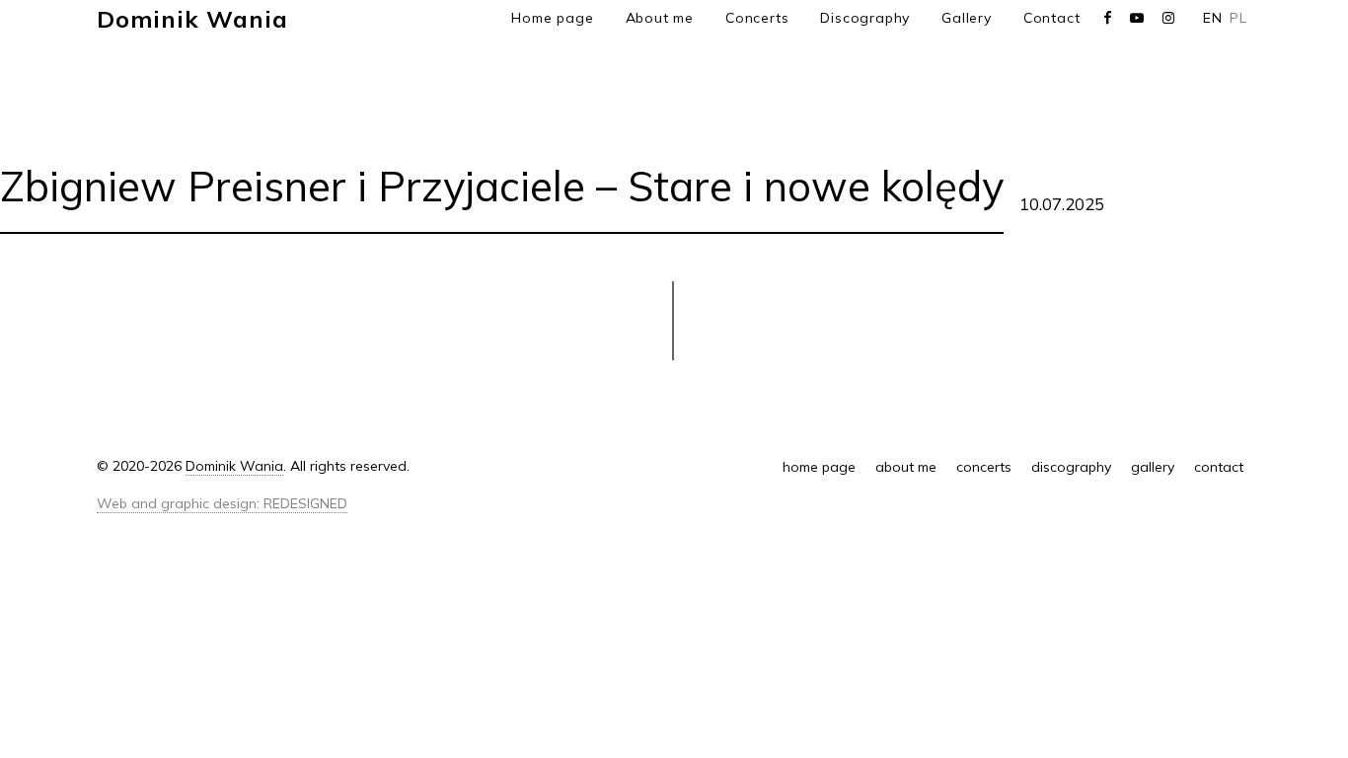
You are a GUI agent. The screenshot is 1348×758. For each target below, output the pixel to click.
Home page (552, 18)
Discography (865, 18)
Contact (1052, 18)
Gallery (966, 18)
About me (660, 18)
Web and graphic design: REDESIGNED (222, 503)
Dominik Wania (192, 19)
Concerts (756, 18)
